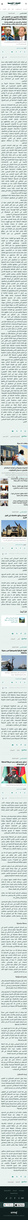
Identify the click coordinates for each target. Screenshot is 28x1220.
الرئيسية (25, 8)
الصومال (12, 749)
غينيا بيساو (11, 1181)
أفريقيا (18, 1181)
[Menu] (26, 3)
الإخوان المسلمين (15, 435)
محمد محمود (19, 787)
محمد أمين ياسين (19, 543)
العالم (13, 8)
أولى (18, 637)
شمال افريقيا (11, 12)
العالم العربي (23, 12)
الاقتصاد (4, 8)
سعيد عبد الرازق (20, 47)
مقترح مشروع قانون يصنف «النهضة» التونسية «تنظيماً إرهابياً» (20, 501)
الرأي (9, 8)
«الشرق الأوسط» (18, 677)
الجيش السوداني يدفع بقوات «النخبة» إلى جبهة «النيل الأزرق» (11, 618)
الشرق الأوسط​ (18, 8)
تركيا (18, 749)
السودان (13, 637)
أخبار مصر (5, 435)
